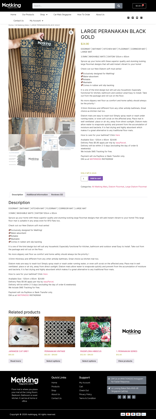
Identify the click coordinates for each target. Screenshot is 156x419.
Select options (53, 361)
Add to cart (95, 178)
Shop (42, 14)
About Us (100, 14)
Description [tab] (17, 194)
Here (117, 135)
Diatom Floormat (116, 186)
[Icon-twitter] (133, 18)
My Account (35, 21)
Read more (15, 361)
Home (13, 14)
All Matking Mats (22, 25)
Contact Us (19, 21)
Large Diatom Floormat (136, 186)
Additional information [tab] (37, 194)
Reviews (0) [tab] (57, 194)
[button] (71, 32)
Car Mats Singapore (62, 14)
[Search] (118, 6)
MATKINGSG (95, 159)
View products (125, 361)
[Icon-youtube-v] (137, 18)
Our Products (28, 14)
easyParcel (121, 142)
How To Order (83, 14)
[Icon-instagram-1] (141, 18)
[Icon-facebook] (128, 18)
